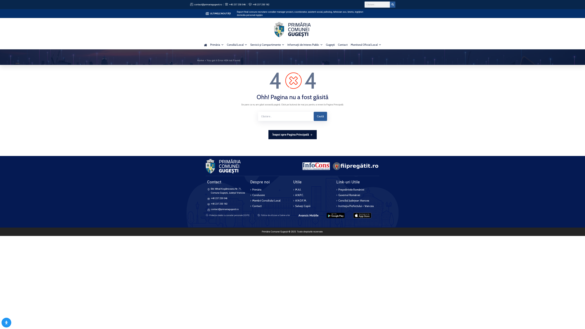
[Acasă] (205, 44)
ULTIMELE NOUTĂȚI (220, 13)
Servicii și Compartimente (265, 44)
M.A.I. (298, 189)
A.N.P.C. (299, 195)
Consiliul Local (235, 44)
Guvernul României (349, 195)
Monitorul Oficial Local (364, 44)
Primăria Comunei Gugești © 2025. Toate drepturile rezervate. (292, 231)
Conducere (258, 195)
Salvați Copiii (302, 206)
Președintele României (351, 189)
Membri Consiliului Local (266, 200)
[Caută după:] (286, 116)
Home (200, 60)
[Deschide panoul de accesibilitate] (6, 322)
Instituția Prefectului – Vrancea (356, 206)
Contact (343, 44)
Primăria (215, 44)
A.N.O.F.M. (301, 200)
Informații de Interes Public (303, 44)
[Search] (392, 5)
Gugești (330, 44)
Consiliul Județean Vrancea (353, 200)
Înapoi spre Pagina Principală (291, 134)
